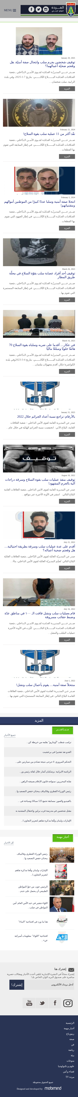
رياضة (71, 1050)
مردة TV (70, 1077)
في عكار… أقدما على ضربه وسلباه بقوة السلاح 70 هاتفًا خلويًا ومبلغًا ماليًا (42, 346)
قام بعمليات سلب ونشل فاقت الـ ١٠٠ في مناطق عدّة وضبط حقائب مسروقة (40, 615)
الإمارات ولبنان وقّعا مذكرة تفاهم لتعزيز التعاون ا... (46, 820)
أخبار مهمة (69, 1028)
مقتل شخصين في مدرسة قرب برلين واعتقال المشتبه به (43, 810)
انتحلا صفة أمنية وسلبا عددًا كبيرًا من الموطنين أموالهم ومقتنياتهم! (39, 203)
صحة (71, 1039)
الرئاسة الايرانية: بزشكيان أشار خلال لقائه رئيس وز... (45, 771)
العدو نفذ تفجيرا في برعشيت (57, 752)
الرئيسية (70, 1023)
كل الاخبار (9, 842)
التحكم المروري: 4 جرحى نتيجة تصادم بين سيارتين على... (43, 761)
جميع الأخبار (10, 735)
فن (72, 1044)
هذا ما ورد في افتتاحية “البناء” (33, 921)
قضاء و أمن (68, 1071)
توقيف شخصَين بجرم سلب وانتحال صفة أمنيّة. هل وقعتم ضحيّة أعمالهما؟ (42, 64)
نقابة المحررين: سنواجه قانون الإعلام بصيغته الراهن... (45, 781)
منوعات (70, 1060)
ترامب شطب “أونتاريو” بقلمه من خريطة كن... (48, 742)
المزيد (67, 88)
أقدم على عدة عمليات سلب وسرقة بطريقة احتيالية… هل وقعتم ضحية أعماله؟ (39, 548)
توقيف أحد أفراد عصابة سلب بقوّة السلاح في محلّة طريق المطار (42, 275)
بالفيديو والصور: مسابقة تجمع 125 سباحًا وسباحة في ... (44, 801)
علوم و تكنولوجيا (66, 1066)
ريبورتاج (70, 1033)
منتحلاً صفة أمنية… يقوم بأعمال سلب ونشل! (45, 685)
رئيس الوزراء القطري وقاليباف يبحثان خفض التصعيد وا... (43, 791)
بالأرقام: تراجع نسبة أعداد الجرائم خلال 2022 (46, 416)
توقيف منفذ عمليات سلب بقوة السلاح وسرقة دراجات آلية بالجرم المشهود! (40, 481)
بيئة (72, 1055)
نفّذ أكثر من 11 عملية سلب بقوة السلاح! (49, 133)
